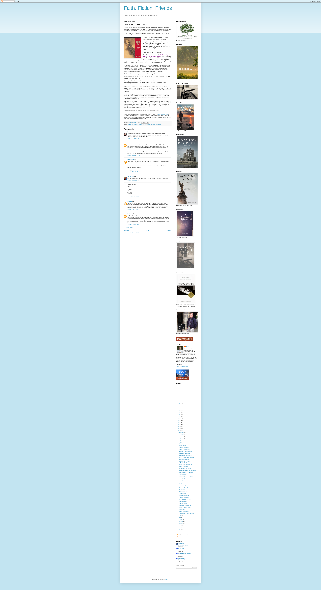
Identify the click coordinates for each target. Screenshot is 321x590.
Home (147, 230)
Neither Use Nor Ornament (184, 553)
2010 (179, 528)
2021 (179, 413)
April (180, 517)
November (181, 434)
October (181, 436)
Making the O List (183, 491)
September (181, 438)
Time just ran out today (184, 484)
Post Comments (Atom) (135, 233)
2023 (179, 409)
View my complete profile (182, 366)
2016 (179, 422)
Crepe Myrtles (182, 489)
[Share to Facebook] (146, 123)
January (181, 523)
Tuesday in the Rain (182, 559)
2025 (179, 405)
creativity (129, 124)
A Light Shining (182, 493)
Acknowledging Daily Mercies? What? (187, 470)
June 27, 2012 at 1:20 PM (133, 180)
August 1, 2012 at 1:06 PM (133, 209)
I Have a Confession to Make (185, 451)
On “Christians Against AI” (183, 545)
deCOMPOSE (181, 543)
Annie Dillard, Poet (183, 486)
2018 (179, 418)
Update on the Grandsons (185, 468)
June (180, 444)
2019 (179, 416)
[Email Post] (139, 122)
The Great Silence (181, 554)
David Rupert (130, 159)
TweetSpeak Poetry (163, 114)
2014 (179, 426)
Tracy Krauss (130, 176)
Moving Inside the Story (184, 487)
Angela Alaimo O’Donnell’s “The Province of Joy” (186, 462)
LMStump (129, 213)
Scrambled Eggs (182, 474)
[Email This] (141, 123)
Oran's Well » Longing (183, 548)
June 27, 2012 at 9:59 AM (133, 138)
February (181, 521)
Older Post (168, 230)
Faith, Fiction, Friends (148, 8)
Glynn (187, 346)
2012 (179, 430)
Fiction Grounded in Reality (185, 507)
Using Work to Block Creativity (186, 455)
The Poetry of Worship (184, 495)
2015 (179, 424)
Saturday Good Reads (184, 447)
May (180, 515)
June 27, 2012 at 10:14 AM (133, 155)
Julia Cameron (135, 124)
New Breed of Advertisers (133, 143)
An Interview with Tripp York (185, 505)
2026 (179, 403)
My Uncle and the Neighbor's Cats (186, 482)
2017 (179, 420)
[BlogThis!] (143, 123)
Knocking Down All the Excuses (186, 472)
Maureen (129, 131)
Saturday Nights (182, 478)
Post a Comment (129, 227)
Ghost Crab (180, 550)
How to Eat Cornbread (184, 459)
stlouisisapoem (181, 558)
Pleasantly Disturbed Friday (185, 499)
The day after (182, 509)
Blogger (166, 579)
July (180, 442)
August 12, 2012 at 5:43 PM (133, 224)
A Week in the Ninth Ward (184, 449)
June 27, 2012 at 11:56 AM (133, 171)
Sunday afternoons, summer (185, 464)
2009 (179, 529)
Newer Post (126, 230)
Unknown (129, 201)
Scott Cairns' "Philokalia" (184, 453)
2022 (179, 411)
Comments (180, 536)
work (154, 124)
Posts (179, 534)
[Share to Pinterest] (148, 123)
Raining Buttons (182, 445)
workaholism (158, 124)
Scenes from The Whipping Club (186, 457)
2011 (179, 526)
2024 (179, 407)
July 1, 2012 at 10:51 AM (133, 197)
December (181, 432)
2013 (179, 428)
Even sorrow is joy (183, 503)
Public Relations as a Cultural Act (186, 513)
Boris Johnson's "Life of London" (186, 476)
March (180, 519)
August (180, 440)
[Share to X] (145, 123)
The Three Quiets (183, 501)
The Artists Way (141, 124)
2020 (179, 414)
